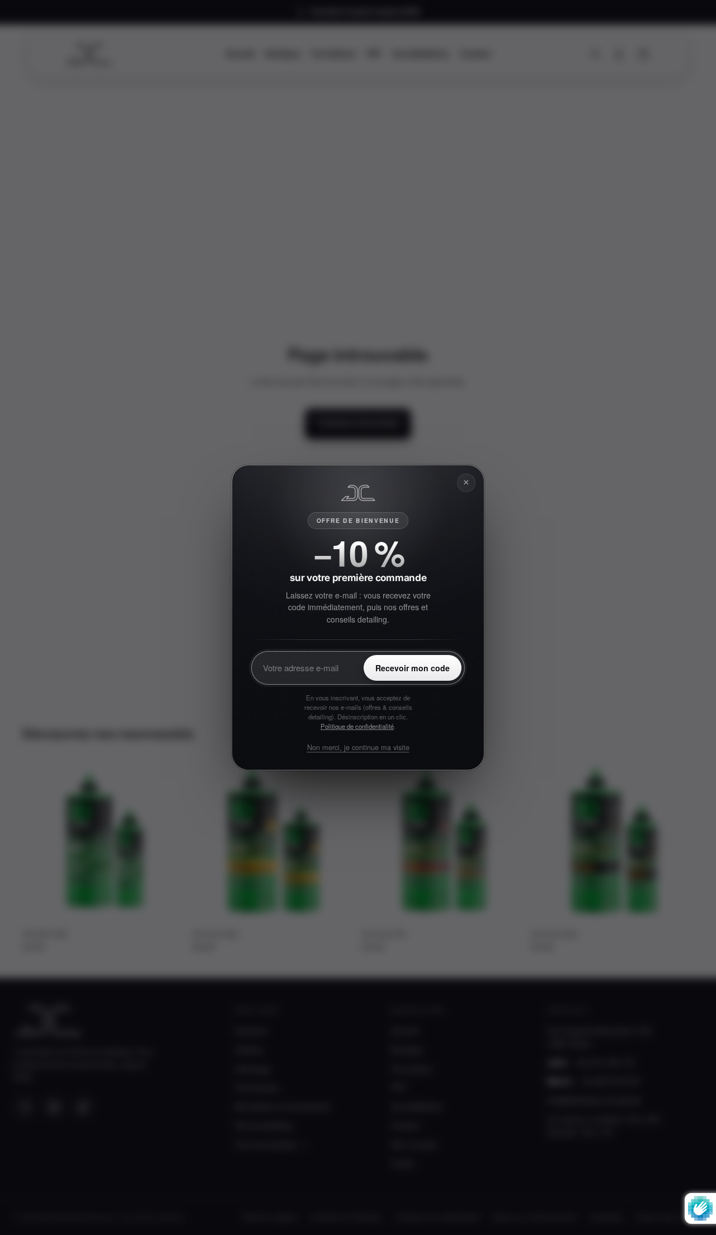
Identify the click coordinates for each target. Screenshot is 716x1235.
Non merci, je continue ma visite (358, 747)
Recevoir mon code (412, 667)
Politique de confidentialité (357, 726)
